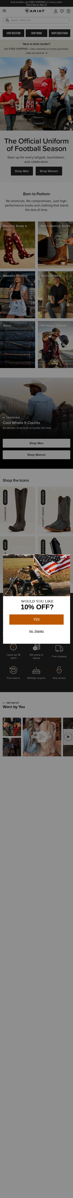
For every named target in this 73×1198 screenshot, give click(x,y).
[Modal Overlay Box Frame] (36, 599)
